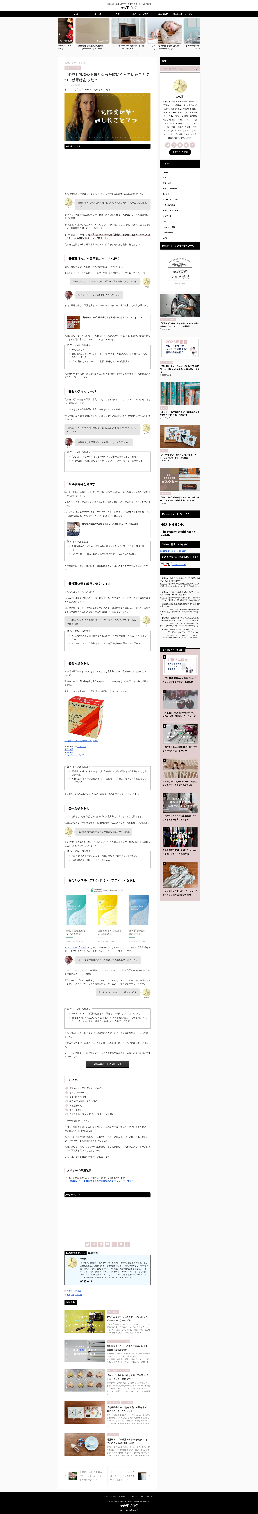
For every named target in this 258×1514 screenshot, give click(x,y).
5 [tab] (131, 54)
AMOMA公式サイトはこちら (107, 1064)
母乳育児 (78, 1295)
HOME (75, 14)
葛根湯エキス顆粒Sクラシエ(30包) (81, 740)
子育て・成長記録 (74, 1291)
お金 (164, 221)
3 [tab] (125, 54)
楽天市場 (68, 749)
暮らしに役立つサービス (183, 14)
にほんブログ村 (179, 564)
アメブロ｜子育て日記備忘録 (180, 571)
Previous (60, 33)
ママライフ (167, 216)
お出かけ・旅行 (169, 227)
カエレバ (81, 746)
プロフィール (133, 1496)
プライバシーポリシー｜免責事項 (113, 1496)
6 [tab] (133, 54)
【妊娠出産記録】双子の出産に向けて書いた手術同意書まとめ (180, 605)
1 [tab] (120, 54)
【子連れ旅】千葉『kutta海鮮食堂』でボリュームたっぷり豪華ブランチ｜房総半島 (179, 593)
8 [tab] (139, 54)
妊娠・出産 (97, 14)
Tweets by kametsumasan (173, 550)
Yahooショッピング (74, 755)
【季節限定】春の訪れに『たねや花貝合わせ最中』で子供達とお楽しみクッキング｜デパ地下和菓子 (180, 619)
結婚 (164, 177)
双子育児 (165, 194)
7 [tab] (136, 54)
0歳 (68, 1295)
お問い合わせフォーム (149, 1496)
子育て (118, 14)
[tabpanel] (75, 34)
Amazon (68, 752)
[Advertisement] (107, 169)
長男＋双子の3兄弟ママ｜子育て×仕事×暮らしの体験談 (129, 1501)
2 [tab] (123, 54)
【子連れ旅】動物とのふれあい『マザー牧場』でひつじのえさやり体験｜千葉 (180, 579)
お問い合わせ (168, 232)
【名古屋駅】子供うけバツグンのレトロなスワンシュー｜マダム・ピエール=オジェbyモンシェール (180, 631)
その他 (165, 238)
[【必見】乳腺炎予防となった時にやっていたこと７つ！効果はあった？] (107, 1244)
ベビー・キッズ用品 (140, 14)
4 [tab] (128, 54)
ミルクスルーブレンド (75, 947)
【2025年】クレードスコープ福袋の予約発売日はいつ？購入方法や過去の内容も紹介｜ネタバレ (179, 369)
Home (165, 172)
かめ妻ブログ (129, 7)
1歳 (72, 1295)
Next (197, 33)
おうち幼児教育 (161, 14)
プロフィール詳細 (180, 152)
